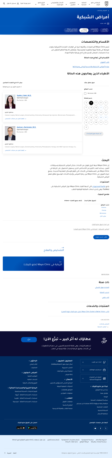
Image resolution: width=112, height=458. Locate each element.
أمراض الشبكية (93, 17)
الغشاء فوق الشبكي (102, 287)
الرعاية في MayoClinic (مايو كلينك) (71, 30)
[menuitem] (104, 30)
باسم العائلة (88, 98)
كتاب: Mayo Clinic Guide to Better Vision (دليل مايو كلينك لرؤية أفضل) (85, 312)
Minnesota (103, 213)
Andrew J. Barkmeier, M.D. (26, 127)
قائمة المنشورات (98, 187)
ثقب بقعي (105, 297)
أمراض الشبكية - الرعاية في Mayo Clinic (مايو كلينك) (91, 229)
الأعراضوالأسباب (104, 30)
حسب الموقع (88, 89)
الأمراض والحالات (102, 10)
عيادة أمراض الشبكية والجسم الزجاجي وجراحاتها (91, 67)
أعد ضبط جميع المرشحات (93, 133)
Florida (104, 210)
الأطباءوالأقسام (84, 30)
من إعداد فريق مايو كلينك (100, 224)
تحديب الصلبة (104, 292)
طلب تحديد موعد (101, 237)
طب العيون (104, 62)
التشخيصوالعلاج (94, 30)
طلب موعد (103, 23)
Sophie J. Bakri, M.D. (24, 96)
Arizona (104, 207)
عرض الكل (103, 216)
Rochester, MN (92, 93)
